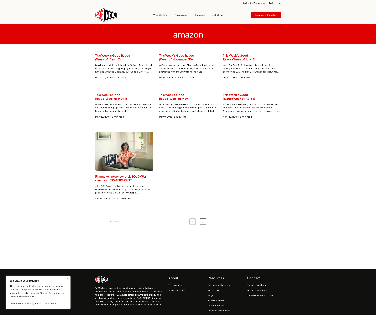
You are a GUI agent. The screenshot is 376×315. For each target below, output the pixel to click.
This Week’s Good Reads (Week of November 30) (176, 57)
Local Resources (217, 305)
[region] (38, 292)
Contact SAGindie (257, 285)
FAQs (210, 295)
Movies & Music (216, 300)
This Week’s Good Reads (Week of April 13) (240, 96)
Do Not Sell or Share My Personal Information (33, 303)
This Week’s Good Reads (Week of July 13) (239, 57)
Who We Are (159, 15)
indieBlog (218, 15)
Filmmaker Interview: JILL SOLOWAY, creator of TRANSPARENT (121, 178)
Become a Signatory (219, 285)
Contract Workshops (219, 310)
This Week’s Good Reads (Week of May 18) (112, 96)
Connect (200, 15)
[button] (279, 3)
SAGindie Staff (176, 290)
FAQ (271, 3)
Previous (114, 221)
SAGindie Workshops (254, 3)
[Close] (67, 278)
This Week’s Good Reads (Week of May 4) (175, 96)
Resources (181, 15)
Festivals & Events (257, 290)
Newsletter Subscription (260, 295)
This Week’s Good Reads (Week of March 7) (112, 57)
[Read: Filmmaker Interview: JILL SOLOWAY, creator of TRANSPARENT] (124, 151)
